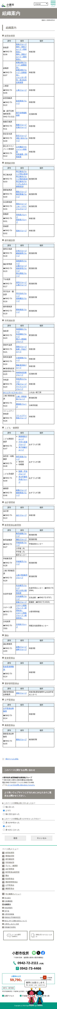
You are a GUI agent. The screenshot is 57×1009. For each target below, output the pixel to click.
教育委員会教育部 (12, 872)
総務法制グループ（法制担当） (21, 72)
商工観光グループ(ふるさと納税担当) (21, 183)
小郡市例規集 (9, 914)
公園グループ (21, 266)
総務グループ (21, 490)
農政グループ (21, 192)
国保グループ (21, 347)
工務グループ (21, 285)
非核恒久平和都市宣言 (12, 917)
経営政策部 (9, 853)
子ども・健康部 (11, 866)
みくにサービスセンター (13, 392)
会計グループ (21, 515)
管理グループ (21, 282)
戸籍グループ (21, 384)
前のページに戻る (12, 759)
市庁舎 (6, 911)
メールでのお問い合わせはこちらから (21, 785)
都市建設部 (9, 859)
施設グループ (21, 539)
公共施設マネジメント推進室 (21, 149)
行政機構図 (8, 901)
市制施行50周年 (10, 927)
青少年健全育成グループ (23, 479)
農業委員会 (9, 889)
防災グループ (21, 136)
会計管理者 (9, 869)
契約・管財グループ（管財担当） (21, 49)
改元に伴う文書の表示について (15, 921)
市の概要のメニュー (13, 894)
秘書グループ (21, 125)
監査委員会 (9, 879)
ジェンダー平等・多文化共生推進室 (21, 79)
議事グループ (21, 649)
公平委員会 (9, 885)
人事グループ (21, 90)
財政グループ (21, 44)
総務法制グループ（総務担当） (21, 64)
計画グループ (21, 251)
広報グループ (21, 127)
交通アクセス (9, 996)
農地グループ (21, 739)
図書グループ (21, 602)
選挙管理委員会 (11, 882)
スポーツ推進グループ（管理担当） (21, 607)
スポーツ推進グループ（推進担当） (21, 615)
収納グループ (21, 231)
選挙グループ (21, 693)
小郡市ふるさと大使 (11, 924)
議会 (7, 876)
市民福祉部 (9, 862)
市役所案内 (8, 908)
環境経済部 (9, 856)
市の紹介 (7, 898)
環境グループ (21, 204)
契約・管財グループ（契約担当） (21, 56)
